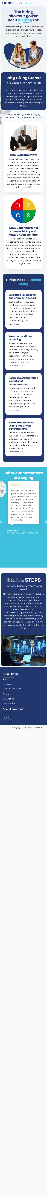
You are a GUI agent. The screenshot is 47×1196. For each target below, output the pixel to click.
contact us (8, 699)
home (5, 680)
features (7, 684)
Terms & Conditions (12, 689)
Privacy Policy (9, 704)
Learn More (14, 324)
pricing (6, 694)
